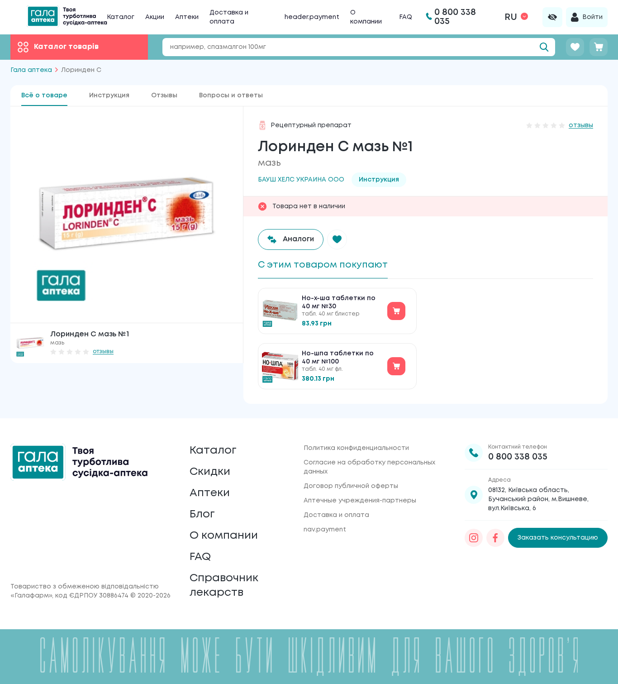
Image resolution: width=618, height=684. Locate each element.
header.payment (312, 17)
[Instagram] (474, 538)
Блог (202, 514)
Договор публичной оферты (351, 486)
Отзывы (164, 95)
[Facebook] (495, 538)
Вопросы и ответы (231, 95)
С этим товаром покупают (323, 265)
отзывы (103, 351)
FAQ (405, 17)
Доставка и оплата (336, 515)
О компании (224, 536)
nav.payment (325, 529)
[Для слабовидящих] (552, 17)
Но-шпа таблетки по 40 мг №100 (338, 357)
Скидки (210, 472)
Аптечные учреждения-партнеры (360, 500)
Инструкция (109, 95)
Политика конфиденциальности (356, 448)
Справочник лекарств (224, 586)
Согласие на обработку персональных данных (369, 467)
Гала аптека (31, 70)
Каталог (120, 17)
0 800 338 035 (517, 457)
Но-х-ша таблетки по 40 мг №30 (339, 302)
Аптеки (187, 17)
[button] (337, 239)
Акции (154, 17)
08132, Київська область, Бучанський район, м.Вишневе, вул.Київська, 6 (538, 499)
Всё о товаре (44, 95)
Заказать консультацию (558, 538)
